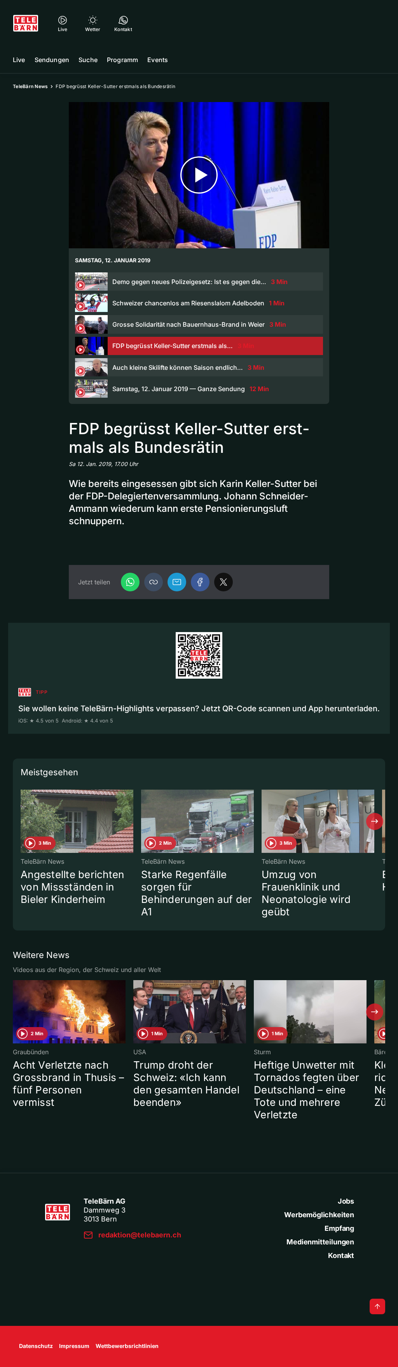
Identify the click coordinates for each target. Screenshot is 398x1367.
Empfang (339, 1228)
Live (19, 60)
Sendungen (52, 60)
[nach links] (23, 821)
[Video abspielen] (199, 175)
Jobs (346, 1201)
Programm (122, 60)
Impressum (74, 1346)
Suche (88, 60)
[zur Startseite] (25, 23)
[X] (223, 582)
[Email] (177, 582)
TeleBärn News (30, 86)
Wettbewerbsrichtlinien (127, 1346)
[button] (153, 582)
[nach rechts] (374, 821)
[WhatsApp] (130, 582)
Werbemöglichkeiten (319, 1215)
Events (157, 60)
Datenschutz (36, 1346)
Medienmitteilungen (320, 1242)
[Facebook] (200, 582)
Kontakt (341, 1255)
